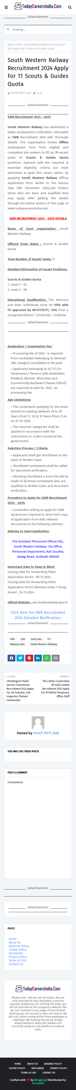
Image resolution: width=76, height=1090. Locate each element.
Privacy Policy (18, 957)
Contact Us (16, 964)
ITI (49, 639)
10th (18, 44)
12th (22, 639)
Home (11, 44)
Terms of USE (17, 960)
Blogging (40, 1080)
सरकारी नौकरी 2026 (20, 93)
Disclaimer (16, 953)
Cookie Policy (18, 950)
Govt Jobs (36, 639)
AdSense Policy (19, 946)
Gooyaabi (38, 1083)
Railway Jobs (17, 644)
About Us (15, 942)
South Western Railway (43, 644)
